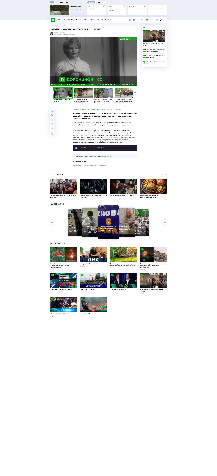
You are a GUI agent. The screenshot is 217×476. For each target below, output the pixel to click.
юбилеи (118, 109)
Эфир (59, 19)
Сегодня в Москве (140, 19)
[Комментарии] (52, 133)
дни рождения (84, 109)
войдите (95, 156)
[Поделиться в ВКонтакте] (52, 115)
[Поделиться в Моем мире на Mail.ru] (52, 128)
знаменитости (95, 109)
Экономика (151, 19)
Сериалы (108, 19)
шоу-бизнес (110, 109)
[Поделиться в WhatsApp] (52, 124)
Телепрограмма (68, 19)
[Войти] (161, 20)
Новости (78, 19)
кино (103, 109)
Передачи (100, 19)
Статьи (86, 19)
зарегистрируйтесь (105, 156)
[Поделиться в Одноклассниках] (52, 119)
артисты (76, 109)
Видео (92, 19)
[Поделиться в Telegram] (52, 111)
